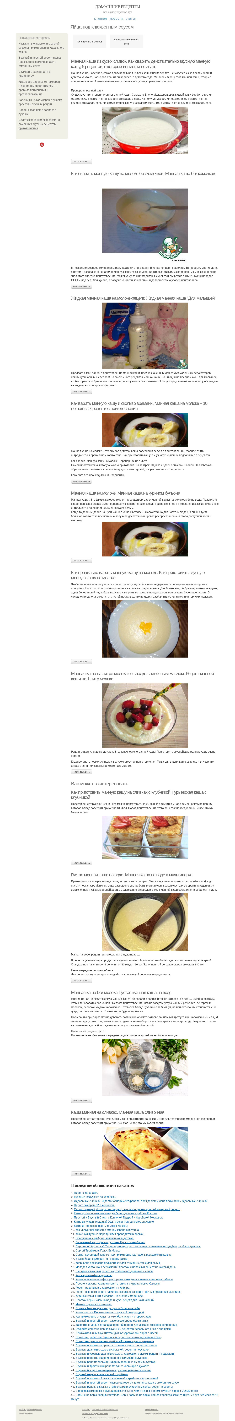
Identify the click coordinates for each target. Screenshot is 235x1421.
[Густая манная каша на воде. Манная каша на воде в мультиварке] (145, 922)
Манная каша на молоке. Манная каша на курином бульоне (125, 493)
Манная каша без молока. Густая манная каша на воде (121, 992)
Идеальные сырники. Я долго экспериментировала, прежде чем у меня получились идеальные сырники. (141, 1201)
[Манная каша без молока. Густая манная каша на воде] (145, 1067)
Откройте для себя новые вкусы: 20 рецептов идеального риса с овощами (123, 1329)
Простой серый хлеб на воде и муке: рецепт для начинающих (115, 1300)
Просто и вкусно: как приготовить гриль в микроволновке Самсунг (118, 1283)
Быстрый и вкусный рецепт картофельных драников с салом (114, 1271)
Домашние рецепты (117, 6)
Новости (116, 18)
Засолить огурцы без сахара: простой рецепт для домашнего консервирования (126, 1325)
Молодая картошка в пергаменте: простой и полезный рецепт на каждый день (125, 1267)
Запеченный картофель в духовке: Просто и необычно (110, 1242)
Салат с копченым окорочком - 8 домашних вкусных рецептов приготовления (39, 124)
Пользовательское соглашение (105, 1409)
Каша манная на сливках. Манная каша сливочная (117, 1112)
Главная (100, 18)
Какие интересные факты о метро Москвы (101, 1226)
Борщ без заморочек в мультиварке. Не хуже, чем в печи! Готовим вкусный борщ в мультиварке (137, 1391)
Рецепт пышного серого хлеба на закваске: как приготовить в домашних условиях (128, 1292)
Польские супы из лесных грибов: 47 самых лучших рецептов (115, 1341)
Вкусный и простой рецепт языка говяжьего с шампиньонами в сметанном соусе (40, 61)
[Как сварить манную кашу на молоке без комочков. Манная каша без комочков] (145, 221)
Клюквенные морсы (89, 41)
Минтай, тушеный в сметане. (94, 1304)
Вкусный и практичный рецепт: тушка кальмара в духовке (112, 1366)
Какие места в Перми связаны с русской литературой (110, 1312)
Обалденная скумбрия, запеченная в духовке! (105, 1238)
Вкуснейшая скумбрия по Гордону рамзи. (102, 1259)
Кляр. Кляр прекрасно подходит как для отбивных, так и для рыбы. (118, 1263)
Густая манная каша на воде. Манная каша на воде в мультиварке (131, 874)
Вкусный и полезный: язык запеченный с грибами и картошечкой (117, 1378)
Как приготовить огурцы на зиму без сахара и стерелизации (114, 1316)
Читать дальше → (81, 161)
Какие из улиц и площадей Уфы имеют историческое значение (114, 1221)
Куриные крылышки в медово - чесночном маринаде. (109, 1296)
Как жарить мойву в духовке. (94, 1275)
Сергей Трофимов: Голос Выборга (98, 1250)
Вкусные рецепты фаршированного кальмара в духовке (111, 1358)
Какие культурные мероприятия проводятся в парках (109, 1234)
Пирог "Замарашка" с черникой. (94, 1205)
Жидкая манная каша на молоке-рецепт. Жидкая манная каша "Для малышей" (143, 298)
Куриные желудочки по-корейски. (95, 1197)
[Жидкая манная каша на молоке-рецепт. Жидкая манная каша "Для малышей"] (145, 336)
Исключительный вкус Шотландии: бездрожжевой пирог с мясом (117, 1333)
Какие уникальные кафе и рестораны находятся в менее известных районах (124, 1279)
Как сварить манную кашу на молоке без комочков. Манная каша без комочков (143, 173)
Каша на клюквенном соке (126, 41)
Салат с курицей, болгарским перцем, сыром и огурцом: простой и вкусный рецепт (127, 1209)
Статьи (131, 18)
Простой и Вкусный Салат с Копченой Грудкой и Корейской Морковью (118, 1217)
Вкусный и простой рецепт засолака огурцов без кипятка (112, 1320)
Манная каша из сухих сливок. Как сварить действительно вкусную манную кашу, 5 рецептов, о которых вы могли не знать (140, 64)
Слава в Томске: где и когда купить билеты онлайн (108, 1308)
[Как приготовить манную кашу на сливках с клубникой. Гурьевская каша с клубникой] (145, 837)
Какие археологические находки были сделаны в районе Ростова (115, 1213)
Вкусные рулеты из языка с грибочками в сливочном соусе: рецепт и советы (124, 1387)
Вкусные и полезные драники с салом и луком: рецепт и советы (116, 1345)
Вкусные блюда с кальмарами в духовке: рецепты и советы (113, 1370)
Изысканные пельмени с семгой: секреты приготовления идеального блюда (41, 47)
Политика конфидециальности (95, 1413)
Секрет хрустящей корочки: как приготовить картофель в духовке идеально (124, 1254)
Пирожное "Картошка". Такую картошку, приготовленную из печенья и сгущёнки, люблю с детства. (138, 1246)
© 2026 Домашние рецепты (30, 1409)
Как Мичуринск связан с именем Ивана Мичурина (107, 1230)
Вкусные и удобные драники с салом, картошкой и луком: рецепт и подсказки (125, 1354)
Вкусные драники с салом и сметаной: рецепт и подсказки (112, 1349)
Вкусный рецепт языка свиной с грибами (102, 1374)
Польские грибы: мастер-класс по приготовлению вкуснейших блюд (119, 1337)
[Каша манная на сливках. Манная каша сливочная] (145, 1148)
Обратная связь (151, 1409)
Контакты (86, 1409)
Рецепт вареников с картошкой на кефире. (103, 1287)
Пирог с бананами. (86, 1193)
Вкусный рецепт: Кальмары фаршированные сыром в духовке (116, 1362)
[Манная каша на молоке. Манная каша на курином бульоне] (145, 539)
